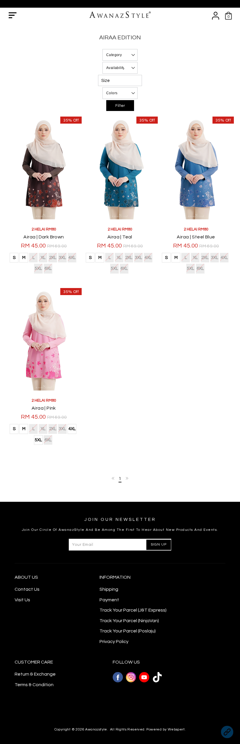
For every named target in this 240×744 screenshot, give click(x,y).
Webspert (176, 729)
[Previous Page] (113, 478)
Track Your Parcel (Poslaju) (128, 631)
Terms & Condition (34, 684)
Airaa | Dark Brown (43, 237)
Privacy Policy (114, 641)
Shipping (109, 589)
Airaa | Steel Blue (196, 237)
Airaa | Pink (44, 408)
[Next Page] (127, 478)
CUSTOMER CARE (34, 662)
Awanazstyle (96, 729)
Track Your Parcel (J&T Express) (133, 610)
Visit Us (22, 599)
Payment (109, 599)
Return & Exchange (35, 674)
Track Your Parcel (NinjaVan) (129, 620)
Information (115, 577)
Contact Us (27, 589)
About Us (26, 577)
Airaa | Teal (119, 237)
